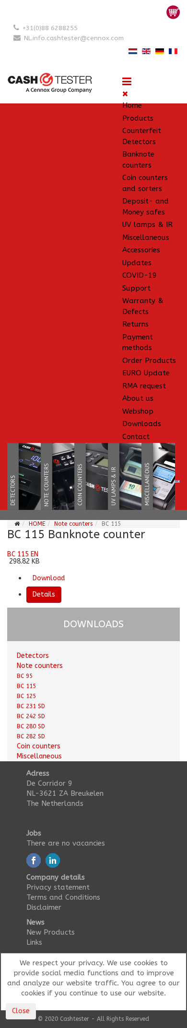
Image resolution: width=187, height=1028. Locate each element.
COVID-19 (139, 275)
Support (136, 288)
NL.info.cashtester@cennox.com (74, 38)
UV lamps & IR (147, 224)
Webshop (137, 411)
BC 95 (25, 676)
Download (49, 578)
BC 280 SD (31, 726)
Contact (136, 436)
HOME (37, 523)
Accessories (141, 250)
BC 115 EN (22, 554)
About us (137, 398)
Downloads (141, 423)
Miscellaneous (145, 237)
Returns (135, 324)
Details (44, 594)
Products (137, 118)
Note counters (73, 523)
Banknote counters (138, 159)
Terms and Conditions (63, 897)
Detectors (33, 656)
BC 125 (26, 696)
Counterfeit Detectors (141, 136)
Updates (137, 263)
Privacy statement (58, 887)
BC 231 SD (31, 706)
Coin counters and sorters (145, 183)
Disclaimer (43, 907)
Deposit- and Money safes (145, 206)
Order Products (149, 360)
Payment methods (137, 342)
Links (34, 942)
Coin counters (38, 746)
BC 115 (26, 686)
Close (21, 1011)
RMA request (144, 386)
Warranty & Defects (143, 306)
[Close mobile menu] (125, 94)
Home (132, 105)
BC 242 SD (31, 716)
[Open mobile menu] (126, 82)
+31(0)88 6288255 (50, 28)
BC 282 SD (31, 736)
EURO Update (146, 373)
